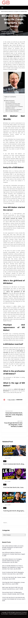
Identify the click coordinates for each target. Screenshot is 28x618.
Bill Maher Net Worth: (9, 100)
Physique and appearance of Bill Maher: (14, 106)
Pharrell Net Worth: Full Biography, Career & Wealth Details (12, 593)
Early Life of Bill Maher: (10, 102)
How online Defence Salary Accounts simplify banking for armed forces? (12, 546)
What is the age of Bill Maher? (12, 111)
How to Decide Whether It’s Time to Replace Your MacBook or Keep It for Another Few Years (12, 567)
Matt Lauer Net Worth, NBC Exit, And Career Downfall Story (12, 588)
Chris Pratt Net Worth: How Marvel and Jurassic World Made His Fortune (13, 598)
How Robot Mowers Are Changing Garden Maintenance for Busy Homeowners (11, 560)
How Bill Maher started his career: (13, 103)
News (5, 461)
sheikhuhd (19, 399)
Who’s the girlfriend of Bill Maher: (13, 105)
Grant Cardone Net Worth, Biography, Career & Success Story (13, 573)
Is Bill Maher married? (10, 108)
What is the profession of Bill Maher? (14, 109)
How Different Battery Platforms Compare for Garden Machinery (11, 553)
